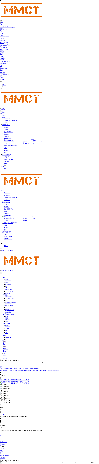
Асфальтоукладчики (16, 370)
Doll (0, 435)
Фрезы (51, 370)
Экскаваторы (6, 282)
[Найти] (1, 21)
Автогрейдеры (12, 370)
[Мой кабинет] (0, 249)
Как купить (4, 342)
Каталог (4, 277)
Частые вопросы (2, 444)
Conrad (1, 437)
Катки (38, 370)
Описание (3, 414)
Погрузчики (21, 368)
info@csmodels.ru (3, 459)
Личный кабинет (2, 443)
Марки (1, 450)
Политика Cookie (2, 458)
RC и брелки (24, 368)
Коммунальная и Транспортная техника (10, 315)
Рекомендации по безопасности (4, 455)
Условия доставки (2, 454)
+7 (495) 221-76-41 (3, 112)
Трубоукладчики (2, 370)
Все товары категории (3, 441)
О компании (2, 448)
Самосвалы (6, 295)
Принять (92, 462)
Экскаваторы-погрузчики (55, 370)
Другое (6, 336)
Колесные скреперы (41, 370)
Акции (1, 445)
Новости (1, 451)
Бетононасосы (21, 370)
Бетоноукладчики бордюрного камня (27, 370)
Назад (5, 276)
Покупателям (2, 452)
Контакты (1, 449)
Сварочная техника (7, 370)
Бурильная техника (35, 370)
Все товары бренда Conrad (3, 442)
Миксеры (45, 370)
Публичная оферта (2, 457)
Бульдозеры (6, 279)
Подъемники (48, 370)
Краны (6, 287)
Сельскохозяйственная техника (9, 291)
